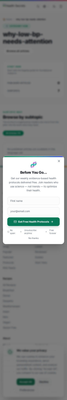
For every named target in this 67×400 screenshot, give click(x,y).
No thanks (33, 238)
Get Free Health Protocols (33, 221)
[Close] (59, 161)
